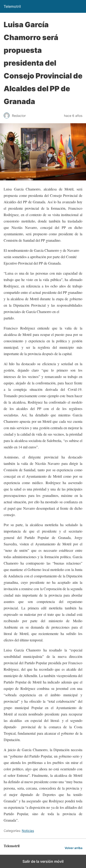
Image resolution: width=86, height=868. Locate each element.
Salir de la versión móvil (43, 861)
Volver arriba (73, 848)
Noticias (28, 831)
